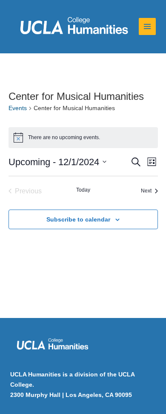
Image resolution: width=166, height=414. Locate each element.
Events (18, 108)
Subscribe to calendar (78, 219)
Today (83, 190)
